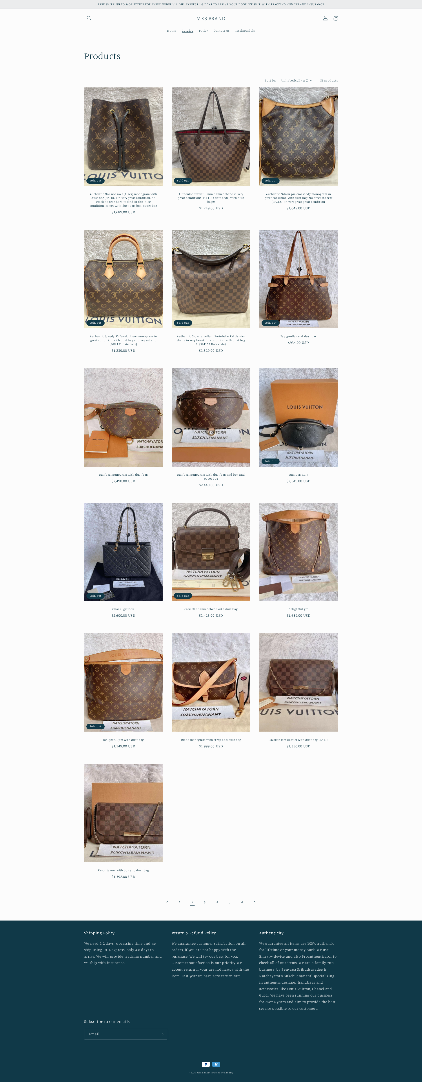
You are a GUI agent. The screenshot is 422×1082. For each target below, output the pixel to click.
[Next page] (254, 902)
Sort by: (270, 80)
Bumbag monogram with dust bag (123, 474)
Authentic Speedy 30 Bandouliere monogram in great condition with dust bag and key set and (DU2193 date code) (123, 340)
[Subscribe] (162, 1034)
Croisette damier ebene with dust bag (211, 609)
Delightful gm (298, 609)
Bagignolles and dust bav (298, 336)
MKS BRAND (203, 1072)
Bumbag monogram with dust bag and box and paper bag (211, 476)
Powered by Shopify (222, 1072)
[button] (89, 18)
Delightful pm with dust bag (123, 739)
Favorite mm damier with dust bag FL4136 (299, 739)
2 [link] (192, 902)
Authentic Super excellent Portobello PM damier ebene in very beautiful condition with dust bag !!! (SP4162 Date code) (211, 340)
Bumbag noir (298, 474)
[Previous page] (167, 902)
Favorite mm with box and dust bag (123, 870)
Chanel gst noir (123, 609)
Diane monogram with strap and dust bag (211, 739)
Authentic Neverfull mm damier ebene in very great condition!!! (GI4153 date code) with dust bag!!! (211, 198)
